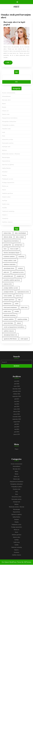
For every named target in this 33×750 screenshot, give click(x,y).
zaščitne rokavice (9, 331)
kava (5, 248)
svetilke (17, 311)
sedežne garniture (9, 299)
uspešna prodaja (22, 319)
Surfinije (4, 200)
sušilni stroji (7, 311)
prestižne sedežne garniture (12, 280)
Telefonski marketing (8, 211)
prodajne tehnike (9, 291)
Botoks (4, 107)
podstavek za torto (18, 272)
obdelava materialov (10, 264)
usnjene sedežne (9, 319)
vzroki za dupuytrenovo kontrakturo (14, 327)
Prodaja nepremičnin (8, 182)
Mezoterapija (6, 157)
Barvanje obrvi (6, 100)
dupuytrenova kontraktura (11, 241)
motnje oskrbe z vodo (10, 260)
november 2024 (17, 391)
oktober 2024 (16, 393)
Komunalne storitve (7, 143)
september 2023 (16, 419)
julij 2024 (16, 399)
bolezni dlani (7, 233)
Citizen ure (5, 110)
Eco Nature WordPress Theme (11, 562)
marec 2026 (17, 386)
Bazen (4, 103)
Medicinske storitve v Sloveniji (11, 153)
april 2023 (16, 431)
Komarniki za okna (7, 139)
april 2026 (16, 383)
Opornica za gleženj (8, 164)
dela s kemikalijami (20, 233)
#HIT (16, 6)
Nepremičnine (6, 161)
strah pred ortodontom (10, 307)
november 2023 (17, 416)
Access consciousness (8, 92)
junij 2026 (16, 381)
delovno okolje (8, 237)
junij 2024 (16, 401)
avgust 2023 (17, 421)
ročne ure (18, 295)
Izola (3, 132)
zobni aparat (24, 338)
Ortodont (4, 171)
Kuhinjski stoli (6, 146)
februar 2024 (16, 411)
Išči (16, 72)
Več (9, 62)
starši (16, 303)
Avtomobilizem (6, 96)
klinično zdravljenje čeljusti (11, 252)
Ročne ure (5, 186)
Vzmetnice (5, 218)
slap (19, 299)
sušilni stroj (24, 307)
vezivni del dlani (8, 323)
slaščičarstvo (7, 303)
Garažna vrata (6, 128)
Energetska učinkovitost (9, 121)
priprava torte (8, 284)
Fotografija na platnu (8, 125)
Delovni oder (6, 114)
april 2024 (16, 406)
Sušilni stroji (5, 204)
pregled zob (20, 276)
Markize (4, 150)
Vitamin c (5, 215)
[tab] (16, 2)
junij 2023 (16, 426)
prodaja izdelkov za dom (11, 288)
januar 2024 (17, 414)
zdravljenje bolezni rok (10, 335)
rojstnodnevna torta (23, 291)
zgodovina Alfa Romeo (10, 338)
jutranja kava (18, 244)
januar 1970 (17, 434)
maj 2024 (16, 404)
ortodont (20, 268)
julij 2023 (16, 424)
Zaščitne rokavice (7, 222)
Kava (3, 136)
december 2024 (17, 388)
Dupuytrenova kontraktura (9, 118)
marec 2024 (17, 409)
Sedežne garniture (7, 193)
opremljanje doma (9, 268)
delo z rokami (20, 237)
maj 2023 (16, 429)
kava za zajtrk (14, 248)
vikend (19, 323)
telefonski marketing (10, 315)
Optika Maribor (6, 168)
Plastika (4, 175)
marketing (21, 256)
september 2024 (16, 396)
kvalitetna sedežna (9, 256)
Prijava (16, 449)
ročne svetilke (8, 295)
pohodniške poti (8, 276)
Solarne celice (6, 197)
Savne (4, 189)
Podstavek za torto (7, 179)
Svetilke (4, 207)
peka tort (6, 272)
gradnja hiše (7, 244)
